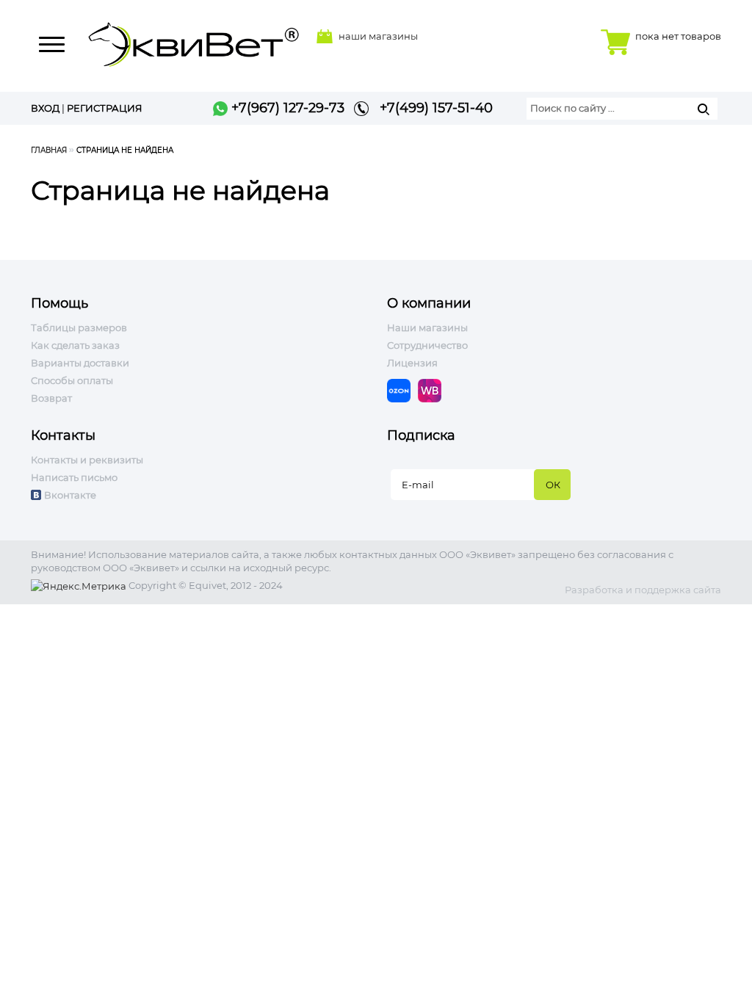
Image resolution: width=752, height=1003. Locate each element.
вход (45, 108)
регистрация (104, 108)
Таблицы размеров (79, 327)
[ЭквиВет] (194, 40)
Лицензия (412, 363)
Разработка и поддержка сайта (643, 589)
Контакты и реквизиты (87, 460)
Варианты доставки (80, 363)
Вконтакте (70, 495)
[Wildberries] (433, 389)
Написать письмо (74, 477)
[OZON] (402, 389)
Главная (49, 150)
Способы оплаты (72, 380)
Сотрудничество (427, 345)
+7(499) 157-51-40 (431, 108)
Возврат (51, 398)
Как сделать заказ (75, 345)
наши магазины (378, 36)
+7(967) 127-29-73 (286, 108)
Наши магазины (427, 327)
